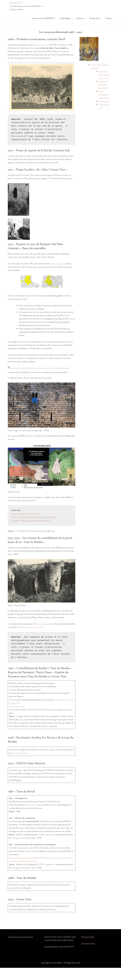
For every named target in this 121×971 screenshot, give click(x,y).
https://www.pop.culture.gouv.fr (31, 520)
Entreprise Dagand (41, 44)
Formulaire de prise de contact (20, 936)
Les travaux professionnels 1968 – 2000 (104, 74)
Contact (108, 18)
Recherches (94, 18)
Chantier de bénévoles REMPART (103, 84)
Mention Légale (87, 936)
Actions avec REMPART (43, 18)
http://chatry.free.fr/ (25, 514)
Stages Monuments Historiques (103, 94)
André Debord (32, 804)
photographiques (57, 263)
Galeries (80, 18)
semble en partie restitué (32, 627)
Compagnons (104, 101)
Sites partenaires (88, 943)
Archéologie (65, 18)
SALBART (16, 3)
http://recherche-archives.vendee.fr (34, 517)
